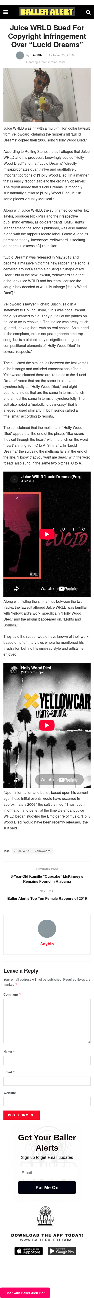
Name (9, 1051)
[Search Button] (88, 12)
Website (9, 1092)
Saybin (36, 55)
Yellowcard (43, 851)
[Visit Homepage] (47, 11)
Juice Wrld (21, 851)
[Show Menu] (5, 12)
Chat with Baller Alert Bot (25, 1292)
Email (9, 1072)
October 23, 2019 (61, 55)
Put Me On (47, 1187)
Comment (12, 994)
